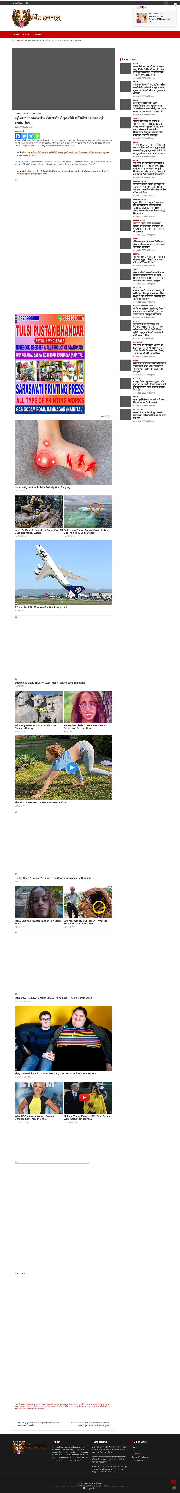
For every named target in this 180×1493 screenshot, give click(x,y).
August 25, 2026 (139, 338)
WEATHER (136, 378)
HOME (16, 34)
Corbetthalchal (23, 114)
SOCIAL (26, 34)
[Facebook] (18, 136)
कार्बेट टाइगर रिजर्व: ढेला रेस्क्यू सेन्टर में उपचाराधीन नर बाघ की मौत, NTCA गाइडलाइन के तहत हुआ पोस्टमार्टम (149, 311)
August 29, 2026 (139, 114)
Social (39, 114)
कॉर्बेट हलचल (29, 127)
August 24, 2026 (139, 421)
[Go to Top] (173, 1482)
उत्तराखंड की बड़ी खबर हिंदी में (59, 1406)
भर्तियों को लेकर (104, 1406)
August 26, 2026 (139, 250)
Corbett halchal (25, 1404)
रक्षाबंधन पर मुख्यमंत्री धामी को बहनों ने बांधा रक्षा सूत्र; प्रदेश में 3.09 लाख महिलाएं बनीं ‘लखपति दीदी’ (149, 259)
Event (135, 64)
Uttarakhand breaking (59, 1404)
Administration (139, 181)
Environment (137, 1454)
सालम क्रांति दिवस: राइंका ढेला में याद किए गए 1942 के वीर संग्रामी (148, 401)
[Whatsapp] (37, 136)
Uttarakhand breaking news (79, 1404)
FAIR (135, 410)
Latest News (129, 59)
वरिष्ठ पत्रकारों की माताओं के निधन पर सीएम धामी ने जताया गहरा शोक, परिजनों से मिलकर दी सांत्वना (149, 244)
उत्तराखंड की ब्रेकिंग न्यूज (76, 1406)
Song (135, 269)
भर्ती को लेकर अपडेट (21, 1409)
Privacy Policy (137, 1460)
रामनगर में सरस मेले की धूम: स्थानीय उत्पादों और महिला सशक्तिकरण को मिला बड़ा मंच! (149, 415)
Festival (136, 254)
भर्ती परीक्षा (31, 1409)
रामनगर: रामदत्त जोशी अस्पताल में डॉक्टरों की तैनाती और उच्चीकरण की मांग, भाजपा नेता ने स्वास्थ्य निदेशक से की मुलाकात (148, 227)
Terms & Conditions (140, 1457)
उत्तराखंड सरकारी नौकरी (92, 1406)
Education (137, 342)
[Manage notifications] (174, 1488)
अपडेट (17, 1406)
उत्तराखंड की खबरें (44, 1406)
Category (37, 34)
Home (134, 1447)
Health (136, 220)
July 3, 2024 (19, 127)
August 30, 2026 (139, 78)
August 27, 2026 (139, 177)
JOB (33, 114)
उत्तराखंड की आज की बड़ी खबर (29, 1406)
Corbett (136, 306)
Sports (136, 118)
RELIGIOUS (137, 288)
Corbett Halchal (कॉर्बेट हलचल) (93, 1483)
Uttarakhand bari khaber (41, 1404)
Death (135, 239)
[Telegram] (31, 136)
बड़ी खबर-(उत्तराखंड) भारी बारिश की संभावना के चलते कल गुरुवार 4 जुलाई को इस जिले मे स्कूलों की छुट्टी (90, 1424)
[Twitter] (24, 136)
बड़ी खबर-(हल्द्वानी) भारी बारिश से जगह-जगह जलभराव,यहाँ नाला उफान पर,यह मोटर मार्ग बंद (38, 1424)
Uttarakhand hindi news (100, 1404)
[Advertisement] (63, 1144)
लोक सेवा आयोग (39, 1409)
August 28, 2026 (139, 156)
